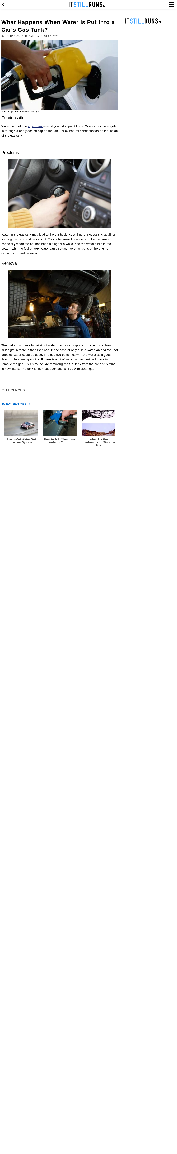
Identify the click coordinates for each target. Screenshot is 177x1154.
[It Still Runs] (87, 4)
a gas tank (35, 126)
